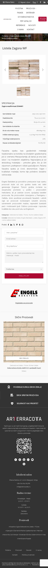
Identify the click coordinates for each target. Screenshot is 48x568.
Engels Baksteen (27, 218)
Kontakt (30, 29)
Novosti (32, 25)
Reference (20, 25)
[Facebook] (40, 2)
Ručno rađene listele (9, 38)
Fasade (20, 13)
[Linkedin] (44, 2)
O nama (20, 29)
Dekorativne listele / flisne (20, 36)
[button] (5, 70)
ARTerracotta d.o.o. (22, 565)
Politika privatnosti (28, 555)
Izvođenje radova (26, 17)
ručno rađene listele (9, 220)
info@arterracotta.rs (23, 487)
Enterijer (30, 13)
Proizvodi (30, 8)
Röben (24, 371)
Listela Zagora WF (39, 218)
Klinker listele (33, 365)
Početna (19, 8)
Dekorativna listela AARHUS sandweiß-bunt (24, 368)
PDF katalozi (25, 21)
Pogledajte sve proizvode (24, 303)
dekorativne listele (14, 218)
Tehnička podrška (42, 19)
